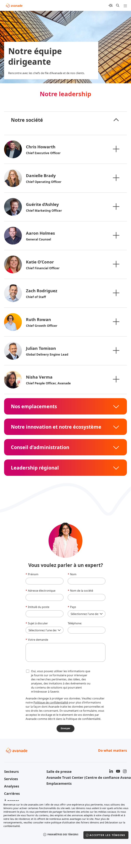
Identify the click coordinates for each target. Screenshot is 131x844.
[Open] (116, 149)
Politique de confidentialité (50, 702)
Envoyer (65, 728)
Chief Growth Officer (41, 326)
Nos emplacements (34, 406)
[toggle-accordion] (116, 120)
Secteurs (11, 771)
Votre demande (37, 640)
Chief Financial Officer (43, 268)
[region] (65, 821)
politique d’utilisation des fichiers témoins (75, 822)
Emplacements (59, 783)
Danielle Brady (41, 175)
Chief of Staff (36, 297)
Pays (72, 607)
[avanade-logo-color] (14, 5)
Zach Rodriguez (41, 290)
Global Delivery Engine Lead (47, 354)
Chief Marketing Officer (44, 210)
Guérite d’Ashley (42, 204)
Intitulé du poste (37, 607)
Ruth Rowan (38, 319)
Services (11, 779)
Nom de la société (80, 590)
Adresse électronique (40, 590)
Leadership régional (35, 468)
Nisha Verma (39, 377)
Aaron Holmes (40, 233)
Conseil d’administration (40, 447)
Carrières (12, 793)
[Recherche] (118, 5)
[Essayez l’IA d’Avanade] (110, 5)
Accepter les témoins (107, 835)
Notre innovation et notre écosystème (56, 427)
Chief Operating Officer (43, 182)
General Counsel (38, 239)
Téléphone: (75, 623)
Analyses (11, 786)
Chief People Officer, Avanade (48, 383)
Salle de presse (59, 771)
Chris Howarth (40, 147)
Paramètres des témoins (62, 834)
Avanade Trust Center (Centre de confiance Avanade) (65, 777)
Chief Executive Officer (43, 153)
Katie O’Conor (40, 262)
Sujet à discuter (37, 623)
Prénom (32, 574)
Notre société (27, 120)
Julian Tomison (41, 348)
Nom (72, 574)
